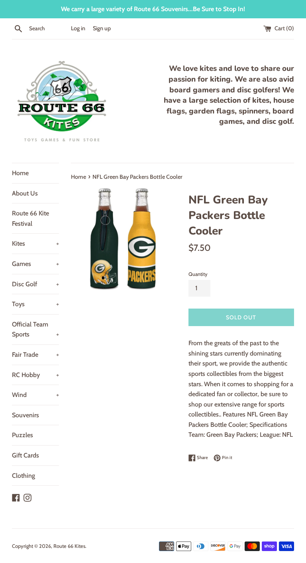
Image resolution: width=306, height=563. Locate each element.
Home (20, 173)
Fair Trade (35, 354)
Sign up (102, 28)
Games (35, 264)
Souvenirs (25, 415)
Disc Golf (35, 284)
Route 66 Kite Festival (30, 218)
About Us (25, 193)
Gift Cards (25, 455)
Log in (78, 28)
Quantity (198, 274)
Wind (35, 395)
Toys (35, 304)
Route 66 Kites (69, 546)
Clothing (23, 475)
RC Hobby (35, 375)
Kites (35, 243)
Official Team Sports (35, 329)
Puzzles (22, 435)
